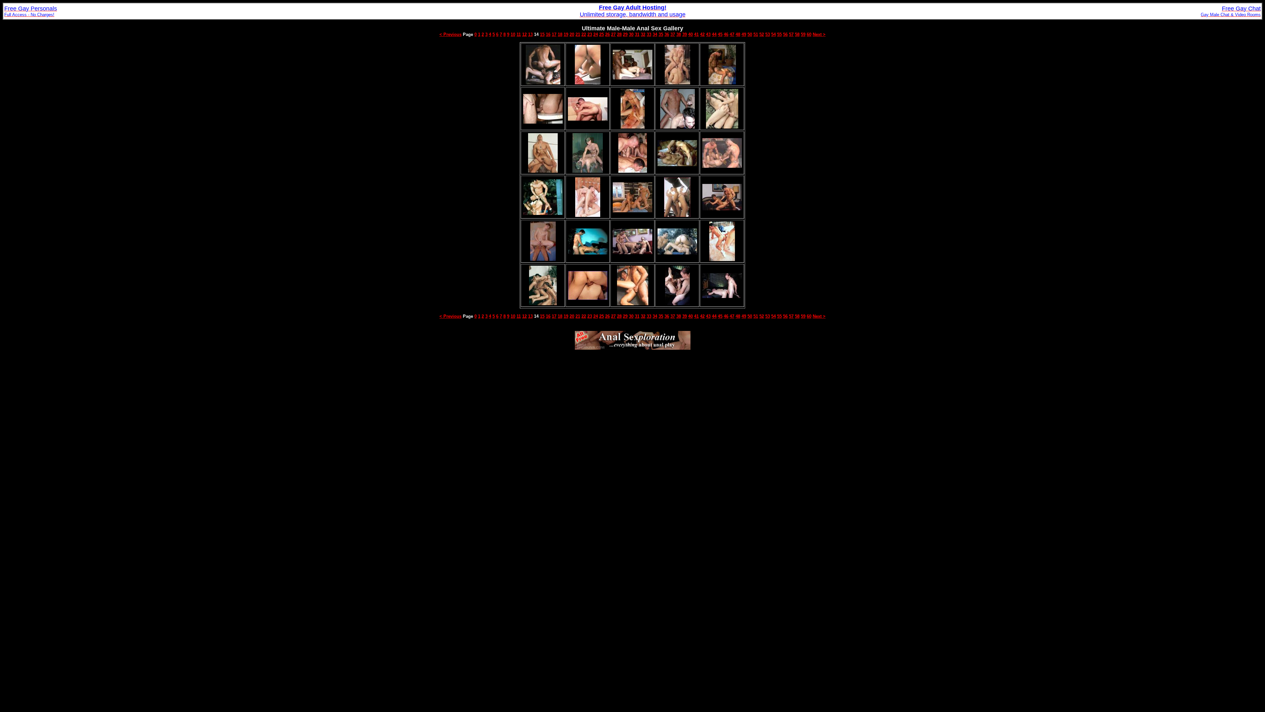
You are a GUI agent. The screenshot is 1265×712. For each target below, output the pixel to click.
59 (803, 34)
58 (797, 34)
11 (519, 34)
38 (678, 34)
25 (601, 34)
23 (589, 34)
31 (637, 34)
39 (684, 34)
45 (720, 34)
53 (767, 34)
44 (714, 34)
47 (732, 34)
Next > (819, 34)
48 (738, 34)
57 (791, 34)
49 (744, 34)
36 (666, 34)
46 (726, 34)
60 (809, 34)
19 (566, 34)
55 (779, 34)
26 (607, 34)
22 (583, 34)
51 (755, 34)
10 (513, 34)
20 (572, 34)
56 (785, 34)
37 (672, 34)
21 (578, 34)
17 (554, 34)
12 (524, 34)
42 (702, 34)
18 (560, 34)
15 (542, 34)
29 (625, 34)
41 (696, 34)
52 (761, 34)
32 (643, 34)
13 (530, 34)
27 (613, 34)
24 (595, 34)
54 (773, 34)
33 (649, 34)
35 (661, 34)
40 (690, 34)
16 (548, 34)
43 (708, 34)
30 (631, 34)
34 (655, 34)
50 (749, 34)
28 (619, 34)
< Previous (450, 34)
